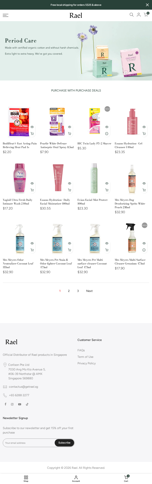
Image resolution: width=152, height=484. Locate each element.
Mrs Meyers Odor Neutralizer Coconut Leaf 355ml (18, 263)
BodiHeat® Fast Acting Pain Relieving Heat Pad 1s (20, 145)
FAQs (81, 350)
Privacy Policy (86, 363)
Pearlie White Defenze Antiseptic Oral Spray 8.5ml (57, 145)
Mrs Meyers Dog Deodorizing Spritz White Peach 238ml (130, 203)
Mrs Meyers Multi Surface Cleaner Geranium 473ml (130, 262)
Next (89, 291)
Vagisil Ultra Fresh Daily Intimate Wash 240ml (17, 202)
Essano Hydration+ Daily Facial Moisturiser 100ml (55, 202)
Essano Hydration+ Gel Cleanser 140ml (128, 145)
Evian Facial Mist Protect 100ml (92, 202)
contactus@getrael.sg (23, 386)
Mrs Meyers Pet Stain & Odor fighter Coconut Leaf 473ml (56, 263)
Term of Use (85, 357)
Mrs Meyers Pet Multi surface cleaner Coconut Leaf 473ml (92, 263)
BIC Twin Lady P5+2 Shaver (94, 143)
